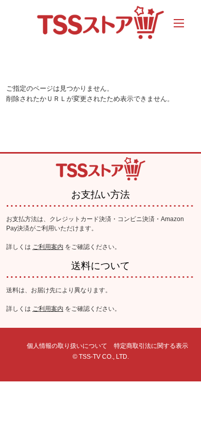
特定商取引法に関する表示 (151, 345)
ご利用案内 (47, 246)
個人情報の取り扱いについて (67, 345)
